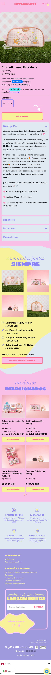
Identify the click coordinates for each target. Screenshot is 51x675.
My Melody (6, 428)
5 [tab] (25, 61)
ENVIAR (38, 607)
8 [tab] (32, 61)
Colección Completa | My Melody (13, 422)
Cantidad (6, 98)
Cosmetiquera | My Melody (18, 323)
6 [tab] (27, 61)
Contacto (9, 575)
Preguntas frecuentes (14, 578)
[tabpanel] (25, 37)
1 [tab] (15, 61)
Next (48, 37)
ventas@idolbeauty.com (26, 572)
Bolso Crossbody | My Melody (19, 345)
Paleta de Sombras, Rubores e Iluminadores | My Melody (12, 473)
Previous (2, 37)
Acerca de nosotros (13, 562)
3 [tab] (20, 61)
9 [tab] (35, 61)
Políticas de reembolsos (15, 584)
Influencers (9, 559)
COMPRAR (13, 439)
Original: (9, 431)
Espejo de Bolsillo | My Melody (20, 337)
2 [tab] (18, 61)
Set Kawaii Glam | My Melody (19, 330)
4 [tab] (23, 61)
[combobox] (25, 663)
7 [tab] (30, 61)
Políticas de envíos (13, 581)
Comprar (22, 116)
